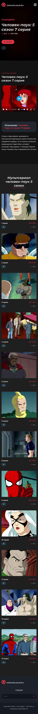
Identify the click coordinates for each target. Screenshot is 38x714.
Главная (19, 690)
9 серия (5, 500)
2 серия (5, 263)
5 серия (5, 381)
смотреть (9, 42)
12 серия (5, 619)
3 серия (5, 302)
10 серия (5, 540)
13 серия (5, 659)
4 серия (5, 342)
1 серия (5, 223)
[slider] (9, 109)
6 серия (5, 421)
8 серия (5, 461)
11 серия (5, 579)
